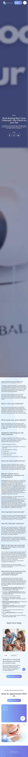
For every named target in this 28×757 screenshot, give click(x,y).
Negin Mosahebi (12, 560)
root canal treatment (12, 518)
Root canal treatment (6, 464)
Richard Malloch (11, 555)
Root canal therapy (10, 426)
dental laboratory (10, 612)
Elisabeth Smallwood (14, 398)
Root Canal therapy (6, 407)
